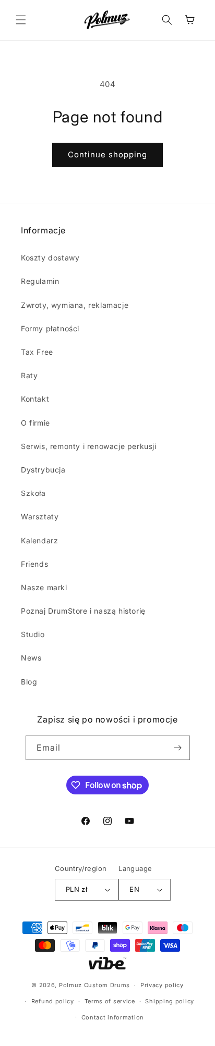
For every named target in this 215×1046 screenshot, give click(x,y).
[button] (20, 19)
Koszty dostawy (50, 257)
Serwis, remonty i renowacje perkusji (89, 446)
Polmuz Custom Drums (94, 985)
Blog (29, 681)
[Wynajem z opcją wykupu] (107, 963)
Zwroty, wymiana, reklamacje (74, 305)
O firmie (35, 422)
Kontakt (35, 398)
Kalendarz (39, 540)
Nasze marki (44, 587)
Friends (34, 563)
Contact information (112, 1017)
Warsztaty (39, 516)
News (31, 657)
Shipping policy (169, 1001)
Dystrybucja (43, 469)
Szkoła (33, 493)
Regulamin (40, 281)
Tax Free (37, 351)
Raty (29, 375)
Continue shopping (107, 154)
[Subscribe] (177, 748)
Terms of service (110, 1001)
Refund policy (52, 1001)
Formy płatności (50, 328)
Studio (33, 634)
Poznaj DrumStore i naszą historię (83, 610)
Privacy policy (162, 985)
